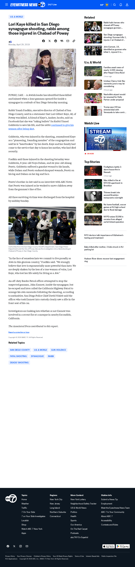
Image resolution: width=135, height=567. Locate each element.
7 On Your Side (28, 512)
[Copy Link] (74, 41)
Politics (74, 512)
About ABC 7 (107, 516)
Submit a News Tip (109, 499)
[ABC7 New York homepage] (27, 5)
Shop (23, 525)
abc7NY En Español (79, 537)
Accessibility (106, 520)
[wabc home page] (11, 498)
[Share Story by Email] (68, 41)
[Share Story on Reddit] (55, 41)
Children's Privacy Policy (42, 556)
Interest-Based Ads (92, 556)
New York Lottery (78, 499)
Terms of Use (79, 556)
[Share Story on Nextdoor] (61, 41)
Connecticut (55, 516)
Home (24, 499)
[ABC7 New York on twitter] (14, 546)
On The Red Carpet (79, 529)
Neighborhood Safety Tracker (83, 504)
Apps (23, 533)
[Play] (105, 139)
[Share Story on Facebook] (43, 41)
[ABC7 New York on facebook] (8, 546)
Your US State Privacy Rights (63, 556)
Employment (106, 504)
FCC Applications (11, 559)
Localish (25, 520)
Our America (76, 525)
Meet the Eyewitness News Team (115, 508)
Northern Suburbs (58, 512)
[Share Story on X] (49, 41)
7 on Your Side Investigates (33, 516)
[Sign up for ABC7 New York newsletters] (27, 546)
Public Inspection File (109, 556)
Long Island (55, 508)
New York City (56, 499)
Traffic (24, 508)
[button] (6, 4)
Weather (25, 504)
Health (73, 516)
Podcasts (74, 533)
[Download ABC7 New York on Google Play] (123, 546)
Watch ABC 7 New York (31, 529)
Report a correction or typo (18, 332)
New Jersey (55, 504)
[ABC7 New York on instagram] (20, 546)
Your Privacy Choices (24, 556)
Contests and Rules (109, 525)
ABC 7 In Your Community (112, 512)
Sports (73, 520)
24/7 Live (52, 4)
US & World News (78, 508)
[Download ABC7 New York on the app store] (108, 546)
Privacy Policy (10, 556)
